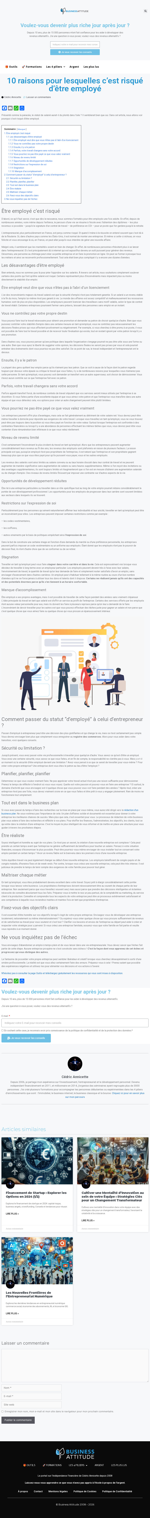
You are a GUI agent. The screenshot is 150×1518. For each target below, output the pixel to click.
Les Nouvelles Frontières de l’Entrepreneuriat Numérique (29, 1294)
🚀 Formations (32, 66)
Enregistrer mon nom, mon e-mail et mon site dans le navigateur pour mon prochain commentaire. (59, 1411)
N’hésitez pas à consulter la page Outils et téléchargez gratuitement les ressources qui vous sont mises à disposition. (62, 973)
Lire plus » (12, 1213)
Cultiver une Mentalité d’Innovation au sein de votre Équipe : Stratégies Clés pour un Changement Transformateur (113, 1196)
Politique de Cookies (85, 1491)
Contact (38, 1491)
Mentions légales (58, 1491)
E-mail (4, 1016)
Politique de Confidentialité (117, 1491)
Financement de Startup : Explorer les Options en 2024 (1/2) (36, 1194)
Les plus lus (91, 66)
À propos (23, 1491)
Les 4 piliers (54, 66)
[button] (146, 11)
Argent (74, 66)
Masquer (21, 129)
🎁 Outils (11, 66)
